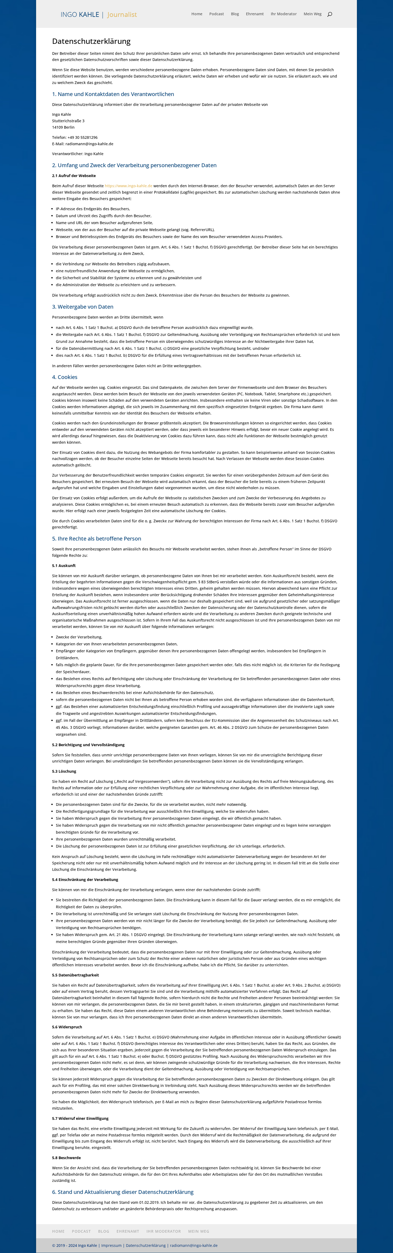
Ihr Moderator (284, 14)
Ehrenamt (255, 14)
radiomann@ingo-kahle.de (194, 1245)
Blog (235, 14)
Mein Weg (313, 14)
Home (196, 14)
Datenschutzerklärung (146, 1245)
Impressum (111, 1245)
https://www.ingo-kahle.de (128, 185)
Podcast (216, 14)
